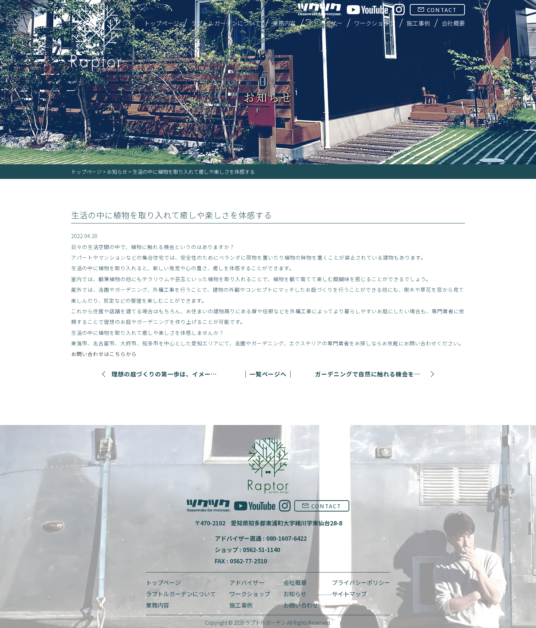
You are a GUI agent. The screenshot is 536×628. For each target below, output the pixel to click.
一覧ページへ (268, 373)
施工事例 (418, 23)
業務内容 (284, 23)
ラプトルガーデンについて (226, 23)
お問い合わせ (300, 605)
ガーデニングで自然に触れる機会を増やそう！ (369, 374)
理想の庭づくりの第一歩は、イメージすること (166, 374)
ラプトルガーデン (265, 622)
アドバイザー (324, 23)
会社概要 (453, 23)
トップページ (161, 23)
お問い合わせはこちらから (104, 353)
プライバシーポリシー (361, 582)
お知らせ (117, 171)
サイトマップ (349, 593)
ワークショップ (374, 23)
